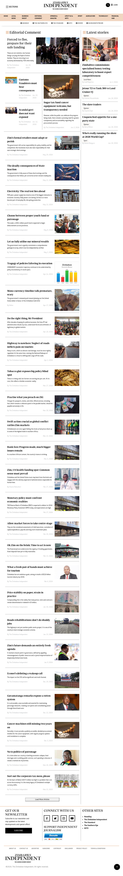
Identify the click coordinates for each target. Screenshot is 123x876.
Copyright (57, 848)
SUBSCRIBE (18, 831)
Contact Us (23, 848)
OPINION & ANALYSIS (53, 17)
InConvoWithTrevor (95, 23)
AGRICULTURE (90, 16)
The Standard (58, 23)
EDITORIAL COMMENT (38, 17)
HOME (6, 16)
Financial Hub (115, 17)
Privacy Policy (81, 848)
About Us (12, 848)
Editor (11, 305)
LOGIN (115, 5)
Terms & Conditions (98, 848)
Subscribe (46, 848)
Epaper (80, 23)
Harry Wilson (88, 127)
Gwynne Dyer (88, 111)
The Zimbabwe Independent (55, 127)
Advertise (35, 848)
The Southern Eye (41, 23)
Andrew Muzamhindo (91, 98)
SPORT (80, 16)
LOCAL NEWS (14, 17)
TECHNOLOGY (103, 16)
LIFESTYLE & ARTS (69, 17)
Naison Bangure (89, 143)
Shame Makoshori (15, 487)
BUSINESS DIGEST (25, 17)
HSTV (70, 23)
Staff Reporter (89, 82)
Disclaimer (69, 848)
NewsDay (25, 23)
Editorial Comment (25, 32)
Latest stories (97, 32)
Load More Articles (42, 799)
